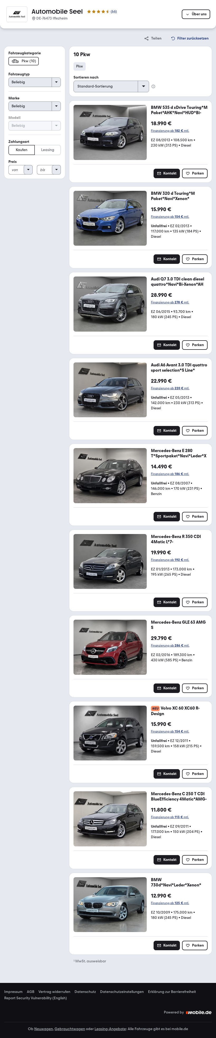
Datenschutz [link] (85, 992)
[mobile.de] (199, 1012)
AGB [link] (30, 992)
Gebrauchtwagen (70, 1029)
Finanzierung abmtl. (170, 131)
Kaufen (21, 150)
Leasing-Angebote (110, 1029)
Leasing (47, 150)
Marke (13, 98)
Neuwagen (43, 1029)
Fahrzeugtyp (19, 74)
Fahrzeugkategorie (24, 53)
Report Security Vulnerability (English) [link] (35, 998)
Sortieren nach (86, 77)
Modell (14, 117)
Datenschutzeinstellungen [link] (122, 992)
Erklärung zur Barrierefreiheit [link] (172, 992)
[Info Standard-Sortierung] (153, 86)
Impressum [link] (13, 992)
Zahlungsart (18, 141)
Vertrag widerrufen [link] (54, 992)
